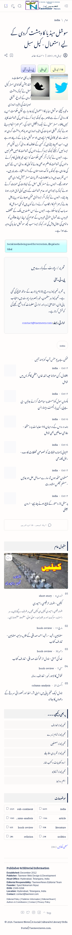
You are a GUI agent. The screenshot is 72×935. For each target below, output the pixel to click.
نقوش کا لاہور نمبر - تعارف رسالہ (46, 675)
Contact (32, 902)
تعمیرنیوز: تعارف (58, 724)
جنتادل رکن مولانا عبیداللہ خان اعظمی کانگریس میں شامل (44, 378)
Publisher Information (30, 899)
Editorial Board (48, 899)
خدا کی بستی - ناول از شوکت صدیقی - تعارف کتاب (37, 658)
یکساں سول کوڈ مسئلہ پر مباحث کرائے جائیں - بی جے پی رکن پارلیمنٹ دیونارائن (44, 404)
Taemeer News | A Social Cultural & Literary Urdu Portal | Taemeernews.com (40, 924)
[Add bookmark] (11, 55)
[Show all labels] (59, 846)
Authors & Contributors (17, 902)
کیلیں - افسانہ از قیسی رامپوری (47, 602)
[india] (62, 345)
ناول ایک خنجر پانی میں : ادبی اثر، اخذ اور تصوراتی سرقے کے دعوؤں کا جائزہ (33, 695)
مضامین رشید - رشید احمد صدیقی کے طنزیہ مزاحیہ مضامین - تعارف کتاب (34, 638)
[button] (9, 558)
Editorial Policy (13, 899)
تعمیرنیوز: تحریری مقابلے (54, 752)
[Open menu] (66, 6)
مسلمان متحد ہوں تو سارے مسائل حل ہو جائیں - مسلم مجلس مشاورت (44, 480)
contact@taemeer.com (37, 322)
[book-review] (44, 627)
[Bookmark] (6, 6)
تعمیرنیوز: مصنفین (58, 743)
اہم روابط (60, 780)
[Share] (6, 55)
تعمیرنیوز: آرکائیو (58, 771)
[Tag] (55, 367)
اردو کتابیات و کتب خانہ (54, 762)
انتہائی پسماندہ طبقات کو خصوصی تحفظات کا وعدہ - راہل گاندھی (44, 455)
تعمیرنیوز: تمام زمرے (56, 734)
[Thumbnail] (10, 370)
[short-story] (45, 595)
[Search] (19, 6)
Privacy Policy (43, 902)
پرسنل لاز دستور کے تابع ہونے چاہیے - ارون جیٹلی (46, 506)
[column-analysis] (41, 685)
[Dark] (12, 6)
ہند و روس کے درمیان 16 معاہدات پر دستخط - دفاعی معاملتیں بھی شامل (45, 429)
